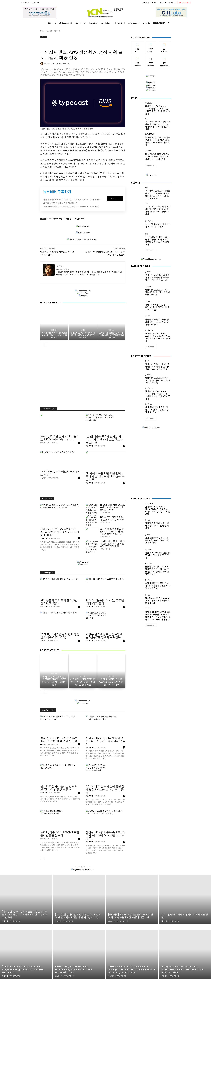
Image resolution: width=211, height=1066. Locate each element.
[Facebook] (42, 43)
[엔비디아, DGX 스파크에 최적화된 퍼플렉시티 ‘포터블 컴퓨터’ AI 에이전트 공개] (137, 276)
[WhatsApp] (59, 43)
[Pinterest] (54, 43)
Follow (151, 43)
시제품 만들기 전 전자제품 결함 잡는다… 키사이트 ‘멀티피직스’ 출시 (157, 322)
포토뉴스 (148, 550)
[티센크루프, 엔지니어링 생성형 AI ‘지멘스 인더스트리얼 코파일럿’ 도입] (54, 323)
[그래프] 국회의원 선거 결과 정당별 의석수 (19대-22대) (59, 636)
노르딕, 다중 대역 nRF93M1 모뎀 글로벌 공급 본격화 (59, 834)
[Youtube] (79, 279)
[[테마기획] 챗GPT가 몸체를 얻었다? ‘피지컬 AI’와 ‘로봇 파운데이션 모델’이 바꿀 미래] (137, 139)
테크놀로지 (54, 330)
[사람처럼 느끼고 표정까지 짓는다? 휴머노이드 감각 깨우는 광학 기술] (137, 291)
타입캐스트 (79, 219)
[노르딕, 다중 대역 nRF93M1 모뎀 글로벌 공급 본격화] (60, 819)
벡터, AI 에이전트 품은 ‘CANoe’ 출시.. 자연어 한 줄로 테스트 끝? (157, 307)
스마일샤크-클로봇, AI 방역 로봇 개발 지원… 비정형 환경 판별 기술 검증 (111, 335)
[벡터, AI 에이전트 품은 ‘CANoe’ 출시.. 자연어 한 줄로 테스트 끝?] (137, 306)
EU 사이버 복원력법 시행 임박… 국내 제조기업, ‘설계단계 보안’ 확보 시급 (105, 476)
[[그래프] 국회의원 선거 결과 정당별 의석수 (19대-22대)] (60, 621)
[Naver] (93, 43)
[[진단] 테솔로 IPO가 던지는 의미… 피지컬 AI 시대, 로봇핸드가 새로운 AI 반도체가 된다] (105, 423)
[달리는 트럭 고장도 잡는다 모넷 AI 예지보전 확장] (91, 521)
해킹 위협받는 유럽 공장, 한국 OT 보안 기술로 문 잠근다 (157, 555)
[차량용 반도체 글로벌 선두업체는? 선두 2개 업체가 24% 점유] (105, 621)
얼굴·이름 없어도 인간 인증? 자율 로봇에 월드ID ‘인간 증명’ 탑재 (157, 409)
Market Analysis (49, 409)
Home (42, 31)
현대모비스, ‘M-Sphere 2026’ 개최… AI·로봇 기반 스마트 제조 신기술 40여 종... (59, 532)
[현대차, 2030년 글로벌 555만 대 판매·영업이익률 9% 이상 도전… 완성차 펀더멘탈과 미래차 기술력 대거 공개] (137, 614)
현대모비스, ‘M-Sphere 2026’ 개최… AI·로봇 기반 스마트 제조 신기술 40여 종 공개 (157, 110)
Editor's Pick (47, 498)
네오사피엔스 (58, 219)
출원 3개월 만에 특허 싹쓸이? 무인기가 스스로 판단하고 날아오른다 (157, 585)
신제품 (147, 316)
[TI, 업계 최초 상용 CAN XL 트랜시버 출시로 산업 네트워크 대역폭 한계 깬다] (137, 155)
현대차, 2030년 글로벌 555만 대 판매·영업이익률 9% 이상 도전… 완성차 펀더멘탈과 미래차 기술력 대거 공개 (157, 616)
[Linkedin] (65, 43)
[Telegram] (82, 43)
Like (137, 43)
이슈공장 (148, 301)
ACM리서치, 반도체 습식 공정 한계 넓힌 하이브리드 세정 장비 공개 (105, 789)
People (148, 609)
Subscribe (165, 58)
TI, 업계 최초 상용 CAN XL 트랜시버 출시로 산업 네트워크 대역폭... (112, 507)
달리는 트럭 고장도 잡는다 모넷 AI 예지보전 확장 (112, 518)
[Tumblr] (76, 43)
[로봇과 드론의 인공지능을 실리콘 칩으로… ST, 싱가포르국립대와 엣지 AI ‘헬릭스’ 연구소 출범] (137, 569)
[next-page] (45, 344)
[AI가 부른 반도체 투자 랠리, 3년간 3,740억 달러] (60, 587)
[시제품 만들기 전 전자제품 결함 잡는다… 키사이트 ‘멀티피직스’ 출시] (137, 321)
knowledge (149, 134)
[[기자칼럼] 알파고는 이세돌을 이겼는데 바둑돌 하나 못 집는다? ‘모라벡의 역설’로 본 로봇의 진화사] (137, 193)
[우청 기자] (42, 63)
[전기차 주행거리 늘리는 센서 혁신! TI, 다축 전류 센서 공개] (60, 773)
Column (135, 183)
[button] (169, 23)
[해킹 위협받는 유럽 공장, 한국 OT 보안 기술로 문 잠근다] (137, 554)
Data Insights (47, 572)
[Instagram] (62, 279)
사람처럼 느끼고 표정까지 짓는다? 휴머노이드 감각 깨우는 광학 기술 (157, 292)
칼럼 (146, 119)
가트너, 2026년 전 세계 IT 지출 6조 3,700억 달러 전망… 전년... (59, 438)
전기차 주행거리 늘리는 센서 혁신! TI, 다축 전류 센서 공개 (59, 788)
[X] (48, 43)
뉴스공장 (49, 31)
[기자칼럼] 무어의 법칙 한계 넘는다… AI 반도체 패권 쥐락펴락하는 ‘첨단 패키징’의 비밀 (157, 125)
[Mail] (66, 279)
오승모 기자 (89, 446)
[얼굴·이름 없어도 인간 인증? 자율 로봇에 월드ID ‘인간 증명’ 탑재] (137, 408)
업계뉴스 (57, 31)
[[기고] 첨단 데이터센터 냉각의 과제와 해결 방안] (137, 224)
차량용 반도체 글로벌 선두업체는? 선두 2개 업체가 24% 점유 (104, 636)
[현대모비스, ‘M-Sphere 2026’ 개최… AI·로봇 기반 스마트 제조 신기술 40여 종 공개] (137, 108)
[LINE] (87, 43)
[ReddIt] (70, 43)
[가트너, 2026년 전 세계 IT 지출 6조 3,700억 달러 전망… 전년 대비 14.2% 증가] (60, 423)
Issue (134, 98)
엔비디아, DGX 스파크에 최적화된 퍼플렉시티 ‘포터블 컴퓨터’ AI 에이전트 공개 (157, 277)
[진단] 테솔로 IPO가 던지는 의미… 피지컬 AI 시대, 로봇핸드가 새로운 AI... (104, 439)
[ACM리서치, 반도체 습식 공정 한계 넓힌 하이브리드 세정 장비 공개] (105, 773)
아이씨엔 (164, 921)
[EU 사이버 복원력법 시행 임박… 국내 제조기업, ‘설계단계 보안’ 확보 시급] (105, 460)
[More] (104, 43)
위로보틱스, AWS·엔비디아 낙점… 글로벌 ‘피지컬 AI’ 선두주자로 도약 (83, 335)
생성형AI (69, 219)
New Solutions (48, 710)
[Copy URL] (98, 43)
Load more (150, 166)
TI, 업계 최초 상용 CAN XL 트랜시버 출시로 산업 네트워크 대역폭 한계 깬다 (157, 156)
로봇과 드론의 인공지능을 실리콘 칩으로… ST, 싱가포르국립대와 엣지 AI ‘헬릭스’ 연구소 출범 (157, 570)
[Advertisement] (82, 377)
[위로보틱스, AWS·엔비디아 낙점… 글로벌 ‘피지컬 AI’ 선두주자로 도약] (83, 323)
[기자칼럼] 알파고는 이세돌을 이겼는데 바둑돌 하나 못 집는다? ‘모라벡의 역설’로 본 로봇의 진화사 (157, 195)
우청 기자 (50, 63)
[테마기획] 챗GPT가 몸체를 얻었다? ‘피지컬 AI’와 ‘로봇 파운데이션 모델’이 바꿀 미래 (157, 141)
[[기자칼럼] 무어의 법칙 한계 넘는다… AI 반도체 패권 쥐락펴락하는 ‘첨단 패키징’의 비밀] (137, 124)
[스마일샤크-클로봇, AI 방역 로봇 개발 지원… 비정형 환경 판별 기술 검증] (111, 323)
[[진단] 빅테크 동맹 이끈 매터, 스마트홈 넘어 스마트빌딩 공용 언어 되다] (92, 546)
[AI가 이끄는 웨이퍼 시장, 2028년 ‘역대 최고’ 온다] (105, 587)
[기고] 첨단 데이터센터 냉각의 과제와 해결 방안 (157, 225)
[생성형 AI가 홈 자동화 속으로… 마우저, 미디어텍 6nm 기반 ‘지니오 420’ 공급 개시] (105, 819)
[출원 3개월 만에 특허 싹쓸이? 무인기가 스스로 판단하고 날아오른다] (137, 584)
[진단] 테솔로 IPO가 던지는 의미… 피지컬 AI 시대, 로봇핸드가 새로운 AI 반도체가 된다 (157, 241)
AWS (49, 219)
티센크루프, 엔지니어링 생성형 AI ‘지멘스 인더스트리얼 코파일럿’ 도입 (54, 335)
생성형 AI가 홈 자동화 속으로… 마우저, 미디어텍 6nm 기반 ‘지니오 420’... (105, 835)
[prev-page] (41, 344)
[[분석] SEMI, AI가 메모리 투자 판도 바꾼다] (60, 459)
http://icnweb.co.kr (63, 269)
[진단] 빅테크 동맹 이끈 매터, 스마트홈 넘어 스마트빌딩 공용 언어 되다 (112, 543)
